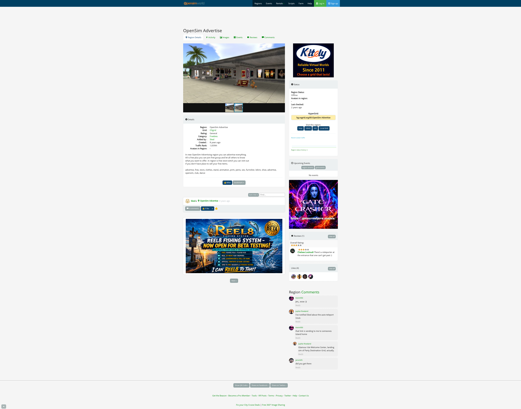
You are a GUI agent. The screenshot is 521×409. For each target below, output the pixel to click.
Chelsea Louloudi (306, 252)
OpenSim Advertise (209, 200)
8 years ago (224, 200)
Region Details (194, 37)
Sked (212, 139)
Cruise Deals (254, 404)
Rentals (280, 3)
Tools (254, 395)
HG (315, 128)
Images (225, 37)
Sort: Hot (253, 195)
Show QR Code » (241, 385)
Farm (301, 3)
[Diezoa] (310, 276)
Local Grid (324, 128)
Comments (269, 37)
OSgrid (213, 130)
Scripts (291, 3)
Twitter (287, 395)
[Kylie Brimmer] (294, 276)
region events (307, 167)
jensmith (299, 360)
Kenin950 (299, 298)
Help (310, 3)
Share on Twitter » (279, 385)
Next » (234, 280)
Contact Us (304, 395)
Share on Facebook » (260, 385)
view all (332, 236)
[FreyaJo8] (305, 276)
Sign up (334, 3)
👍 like (227, 182)
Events (269, 3)
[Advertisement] (260, 16)
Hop (300, 128)
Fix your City (242, 404)
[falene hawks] (300, 276)
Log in (321, 3)
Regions (258, 3)
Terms (271, 395)
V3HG (308, 128)
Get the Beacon (219, 395)
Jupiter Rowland (302, 311)
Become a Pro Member (239, 395)
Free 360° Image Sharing (273, 404)
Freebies (214, 136)
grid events (320, 167)
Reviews (253, 37)
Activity (211, 37)
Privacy (279, 395)
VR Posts (262, 395)
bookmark (238, 182)
